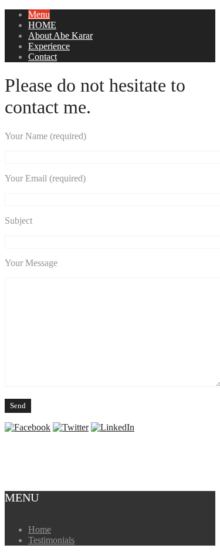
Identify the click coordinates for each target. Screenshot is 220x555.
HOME (42, 25)
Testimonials (51, 540)
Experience (49, 46)
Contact (42, 57)
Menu (39, 14)
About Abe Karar (60, 36)
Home (39, 529)
